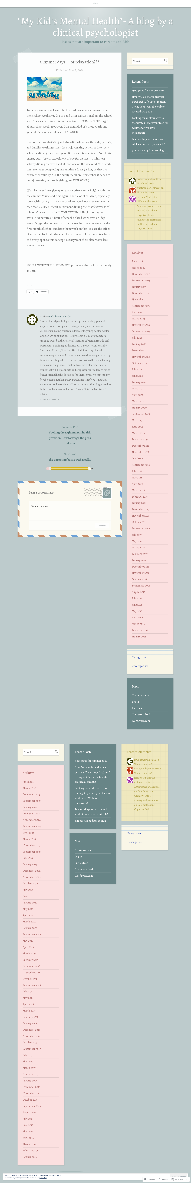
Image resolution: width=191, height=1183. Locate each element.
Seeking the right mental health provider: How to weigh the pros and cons (70, 435)
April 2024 (137, 312)
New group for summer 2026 (148, 90)
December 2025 (141, 274)
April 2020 (138, 395)
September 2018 (141, 465)
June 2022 (137, 376)
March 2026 (138, 268)
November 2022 (141, 357)
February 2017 (139, 554)
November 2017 (140, 515)
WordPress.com (141, 721)
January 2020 (139, 407)
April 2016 (137, 617)
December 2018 (140, 446)
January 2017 (139, 560)
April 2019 (137, 427)
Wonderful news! (145, 183)
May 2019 (137, 420)
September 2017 (141, 528)
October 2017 (139, 522)
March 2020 (138, 401)
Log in (135, 702)
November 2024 (141, 299)
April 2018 (137, 484)
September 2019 (141, 414)
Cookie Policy (43, 1178)
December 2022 (141, 350)
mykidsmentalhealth (60, 316)
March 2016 (138, 624)
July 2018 (137, 471)
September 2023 (141, 331)
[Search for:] (150, 61)
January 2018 (139, 503)
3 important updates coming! (148, 150)
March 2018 (138, 490)
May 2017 (137, 541)
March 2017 (138, 547)
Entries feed (138, 708)
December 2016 (140, 566)
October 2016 (139, 579)
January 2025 (139, 287)
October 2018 (139, 458)
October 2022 (139, 363)
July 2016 (137, 598)
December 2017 (140, 509)
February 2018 (140, 496)
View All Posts (49, 399)
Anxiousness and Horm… (150, 206)
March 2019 (138, 433)
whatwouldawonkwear (148, 188)
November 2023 (141, 325)
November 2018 (140, 452)
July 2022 (137, 369)
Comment (102, 525)
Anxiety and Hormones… (150, 219)
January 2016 (139, 636)
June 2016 (137, 605)
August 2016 (138, 592)
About (95, 3)
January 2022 (139, 382)
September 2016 (141, 585)
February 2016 (140, 630)
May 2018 (137, 477)
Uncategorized (140, 666)
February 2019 (140, 439)
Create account (140, 695)
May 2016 (137, 611)
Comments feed (141, 714)
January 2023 (139, 344)
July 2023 (137, 337)
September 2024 (141, 306)
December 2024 (141, 293)
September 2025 (141, 280)
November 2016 (140, 573)
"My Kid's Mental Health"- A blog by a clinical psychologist (95, 26)
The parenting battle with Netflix (69, 457)
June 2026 (137, 261)
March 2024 (138, 318)
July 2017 (136, 535)
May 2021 (137, 388)
